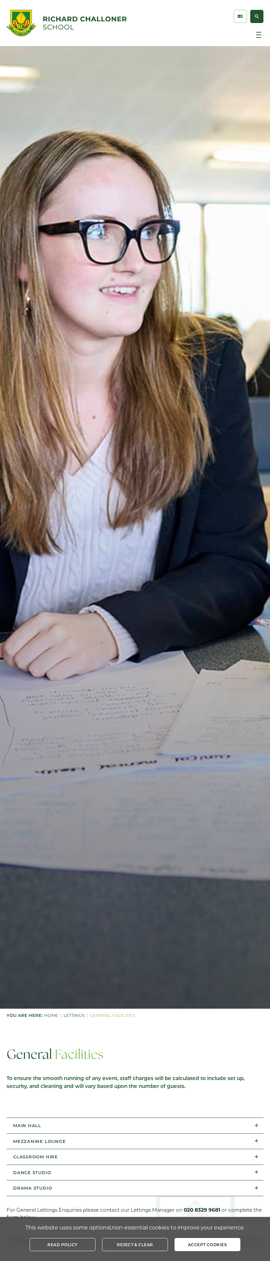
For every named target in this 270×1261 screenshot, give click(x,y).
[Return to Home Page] (66, 23)
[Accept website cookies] (207, 1244)
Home (51, 1015)
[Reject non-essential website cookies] (135, 1244)
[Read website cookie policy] (62, 1244)
